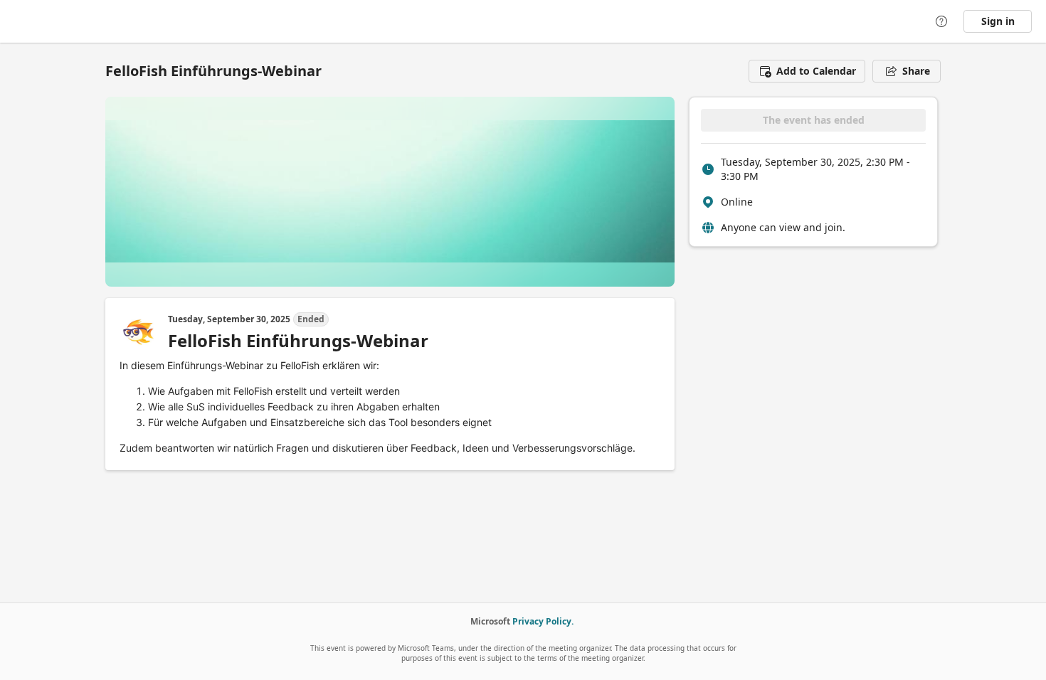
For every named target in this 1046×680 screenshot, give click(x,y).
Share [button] (916, 71)
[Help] (941, 21)
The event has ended (814, 120)
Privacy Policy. (543, 621)
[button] (807, 71)
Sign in (998, 21)
